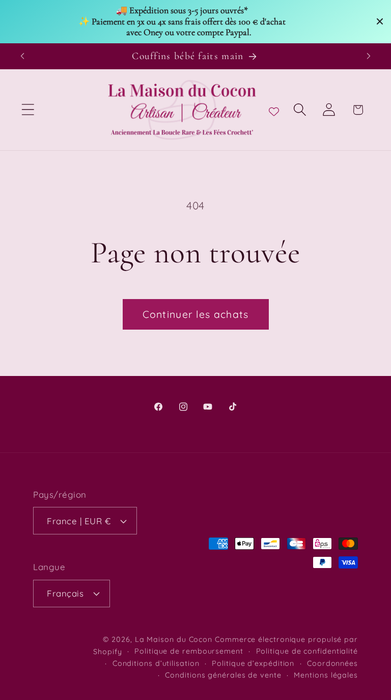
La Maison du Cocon (175, 639)
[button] (27, 109)
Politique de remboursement (188, 651)
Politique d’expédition (253, 663)
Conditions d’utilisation (156, 663)
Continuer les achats (196, 314)
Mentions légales (326, 675)
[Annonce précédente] (22, 56)
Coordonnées (332, 663)
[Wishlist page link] (274, 109)
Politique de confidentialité (307, 651)
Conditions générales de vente (223, 675)
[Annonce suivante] (368, 56)
